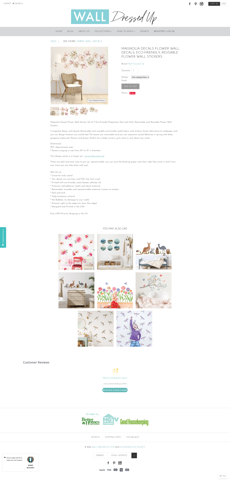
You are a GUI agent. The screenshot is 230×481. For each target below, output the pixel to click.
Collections (103, 31)
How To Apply (126, 31)
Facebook (189, 3)
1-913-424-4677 (132, 437)
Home (59, 31)
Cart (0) (214, 4)
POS (112, 447)
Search (144, 31)
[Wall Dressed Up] (115, 10)
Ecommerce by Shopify (132, 447)
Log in (170, 31)
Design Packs (124, 79)
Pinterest (195, 3)
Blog (70, 31)
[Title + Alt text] (39, 428)
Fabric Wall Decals (89, 41)
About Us (83, 31)
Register (159, 31)
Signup (7, 4)
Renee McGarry (30, 467)
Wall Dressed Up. (101, 447)
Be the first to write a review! (115, 390)
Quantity (125, 71)
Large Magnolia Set (94, 156)
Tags (54, 41)
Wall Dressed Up (136, 64)
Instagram (201, 3)
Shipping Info (113, 437)
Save (133, 93)
